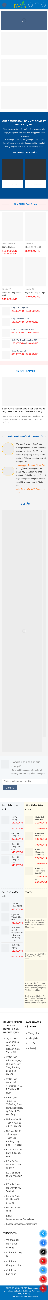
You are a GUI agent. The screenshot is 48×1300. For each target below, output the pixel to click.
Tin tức (31, 1043)
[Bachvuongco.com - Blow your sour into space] (17, 5)
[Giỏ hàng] (43, 5)
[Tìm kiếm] (30, 5)
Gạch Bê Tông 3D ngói (35, 292)
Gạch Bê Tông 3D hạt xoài (11, 293)
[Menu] (4, 5)
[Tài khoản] (37, 5)
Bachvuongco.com (35, 1288)
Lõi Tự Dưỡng (8, 247)
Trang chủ (33, 1033)
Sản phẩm (33, 1038)
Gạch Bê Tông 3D (33, 247)
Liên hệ (32, 1048)
